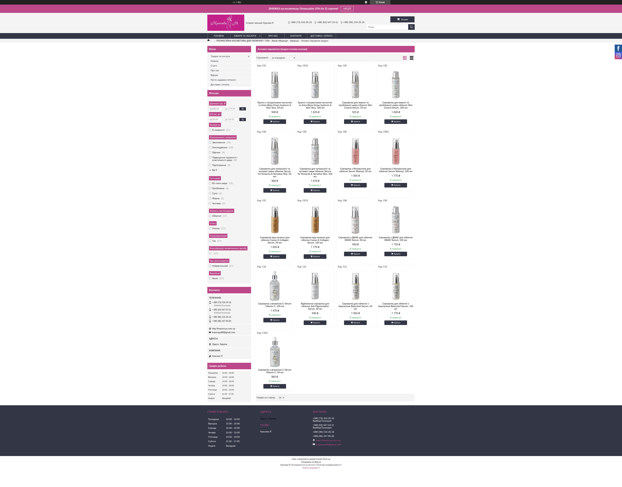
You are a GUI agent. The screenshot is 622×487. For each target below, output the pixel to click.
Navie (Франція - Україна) (285, 40)
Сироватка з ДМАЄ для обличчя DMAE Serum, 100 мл (396, 238)
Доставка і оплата (322, 36)
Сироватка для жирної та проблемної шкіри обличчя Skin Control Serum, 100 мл (395, 105)
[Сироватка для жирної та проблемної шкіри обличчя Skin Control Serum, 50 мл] (355, 84)
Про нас (273, 36)
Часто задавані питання (223, 79)
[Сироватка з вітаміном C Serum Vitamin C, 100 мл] (274, 285)
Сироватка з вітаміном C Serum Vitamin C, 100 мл (274, 304)
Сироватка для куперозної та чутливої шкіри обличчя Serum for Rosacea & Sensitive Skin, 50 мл (274, 172)
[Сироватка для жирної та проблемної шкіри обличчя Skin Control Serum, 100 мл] (395, 84)
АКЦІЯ (347, 8)
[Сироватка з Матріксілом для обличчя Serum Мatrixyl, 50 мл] (355, 150)
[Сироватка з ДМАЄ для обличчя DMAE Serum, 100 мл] (395, 219)
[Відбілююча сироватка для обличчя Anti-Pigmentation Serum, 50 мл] (315, 285)
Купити (276, 121)
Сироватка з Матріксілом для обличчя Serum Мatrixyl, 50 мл (355, 170)
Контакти (295, 36)
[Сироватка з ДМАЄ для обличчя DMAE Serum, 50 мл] (355, 219)
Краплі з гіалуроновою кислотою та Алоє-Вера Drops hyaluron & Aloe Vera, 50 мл (275, 105)
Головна (219, 36)
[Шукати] (411, 27)
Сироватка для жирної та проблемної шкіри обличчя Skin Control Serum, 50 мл (355, 105)
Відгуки (214, 75)
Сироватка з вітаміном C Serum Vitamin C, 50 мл (274, 371)
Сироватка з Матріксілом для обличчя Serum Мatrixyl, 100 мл (395, 170)
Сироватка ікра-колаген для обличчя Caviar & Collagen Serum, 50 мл (274, 240)
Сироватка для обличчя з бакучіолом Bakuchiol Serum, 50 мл (355, 306)
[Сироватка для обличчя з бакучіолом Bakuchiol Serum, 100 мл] (395, 285)
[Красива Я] (225, 30)
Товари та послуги (245, 36)
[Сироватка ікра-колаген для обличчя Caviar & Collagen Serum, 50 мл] (274, 219)
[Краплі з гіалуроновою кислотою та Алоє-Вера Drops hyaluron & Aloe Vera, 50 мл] (274, 84)
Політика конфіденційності (329, 465)
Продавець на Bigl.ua (311, 462)
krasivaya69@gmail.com (223, 332)
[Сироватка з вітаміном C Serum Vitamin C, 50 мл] (274, 351)
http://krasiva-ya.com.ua (223, 328)
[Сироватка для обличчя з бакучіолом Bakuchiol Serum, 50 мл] (355, 285)
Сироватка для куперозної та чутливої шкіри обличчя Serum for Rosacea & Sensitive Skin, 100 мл (315, 172)
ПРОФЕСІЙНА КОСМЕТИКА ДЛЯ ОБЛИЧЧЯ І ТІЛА (243, 40)
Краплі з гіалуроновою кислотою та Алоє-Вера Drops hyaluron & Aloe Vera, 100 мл (315, 105)
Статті (214, 65)
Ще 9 (214, 170)
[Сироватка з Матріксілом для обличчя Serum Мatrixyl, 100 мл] (395, 150)
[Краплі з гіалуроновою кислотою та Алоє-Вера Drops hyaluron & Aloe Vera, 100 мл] (315, 84)
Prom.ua (326, 459)
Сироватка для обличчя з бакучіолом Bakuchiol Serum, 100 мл (395, 306)
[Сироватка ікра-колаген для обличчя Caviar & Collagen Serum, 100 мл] (315, 219)
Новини (215, 61)
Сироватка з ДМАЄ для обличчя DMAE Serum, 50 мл (355, 238)
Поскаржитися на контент (303, 465)
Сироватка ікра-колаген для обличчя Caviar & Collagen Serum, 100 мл (315, 240)
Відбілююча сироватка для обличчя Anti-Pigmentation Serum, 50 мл (315, 306)
